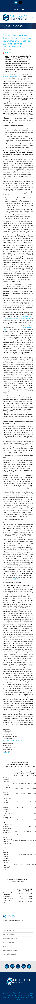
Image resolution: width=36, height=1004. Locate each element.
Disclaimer (16, 997)
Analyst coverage (9, 942)
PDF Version (9, 52)
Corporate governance (10, 950)
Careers (22, 9)
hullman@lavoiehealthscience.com (14, 740)
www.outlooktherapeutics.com (19, 579)
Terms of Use (24, 997)
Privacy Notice (7, 997)
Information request (9, 954)
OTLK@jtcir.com (7, 753)
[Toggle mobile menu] (32, 17)
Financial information (10, 938)
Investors (15, 9)
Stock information (8, 934)
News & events (7, 946)
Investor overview (8, 930)
